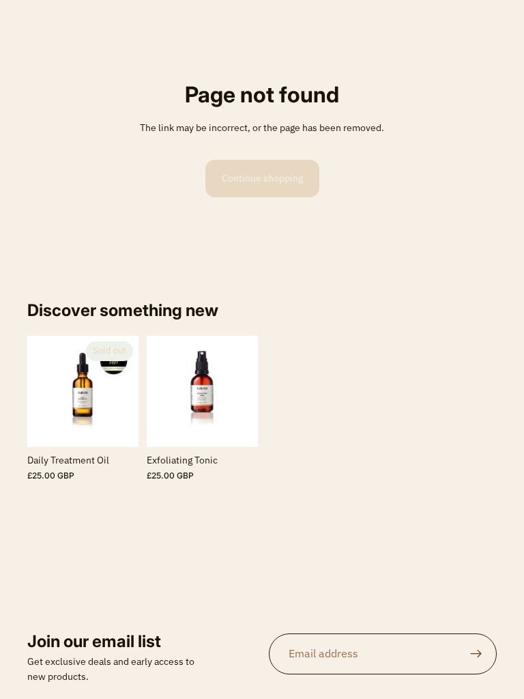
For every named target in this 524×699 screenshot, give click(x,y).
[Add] (236, 426)
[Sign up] (476, 654)
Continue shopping (262, 178)
